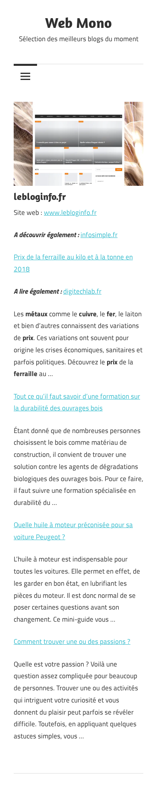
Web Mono (78, 22)
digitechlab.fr (82, 291)
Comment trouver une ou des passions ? (72, 641)
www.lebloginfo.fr (70, 212)
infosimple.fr (99, 234)
